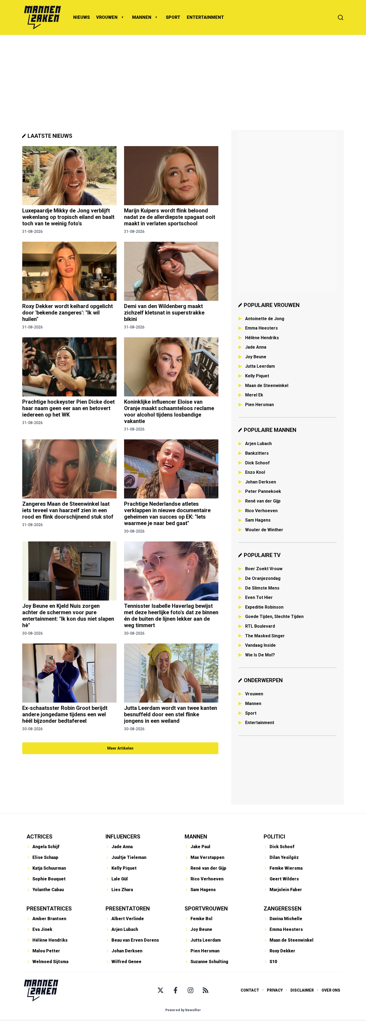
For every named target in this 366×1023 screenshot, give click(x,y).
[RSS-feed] (205, 990)
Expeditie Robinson (264, 607)
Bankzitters (257, 453)
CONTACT (250, 990)
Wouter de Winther (264, 529)
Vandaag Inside (260, 645)
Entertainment (259, 722)
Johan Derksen (260, 482)
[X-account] (160, 990)
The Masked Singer (265, 635)
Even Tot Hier (259, 597)
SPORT (173, 17)
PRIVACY (275, 990)
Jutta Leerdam (260, 366)
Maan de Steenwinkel (266, 385)
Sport (250, 713)
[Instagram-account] (190, 990)
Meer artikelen (120, 748)
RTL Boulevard (260, 626)
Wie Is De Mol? (260, 654)
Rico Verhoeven (261, 510)
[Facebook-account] (175, 990)
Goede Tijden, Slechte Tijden (274, 616)
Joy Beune (255, 356)
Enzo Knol (255, 472)
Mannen (253, 703)
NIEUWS (81, 17)
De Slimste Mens (262, 588)
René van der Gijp (263, 501)
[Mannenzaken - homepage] (42, 17)
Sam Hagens (258, 520)
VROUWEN (107, 17)
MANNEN (141, 17)
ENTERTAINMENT (205, 17)
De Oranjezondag (263, 578)
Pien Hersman (259, 404)
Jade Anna (255, 347)
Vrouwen (254, 693)
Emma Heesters (261, 328)
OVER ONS (331, 990)
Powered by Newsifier (183, 1010)
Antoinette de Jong (264, 318)
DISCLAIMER (302, 990)
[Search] (340, 17)
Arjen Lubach (258, 443)
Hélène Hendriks (262, 337)
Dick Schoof (257, 462)
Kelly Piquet (257, 375)
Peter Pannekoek (263, 491)
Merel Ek (254, 394)
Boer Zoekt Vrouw (263, 568)
